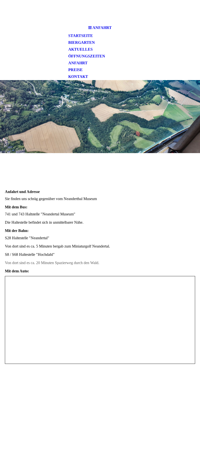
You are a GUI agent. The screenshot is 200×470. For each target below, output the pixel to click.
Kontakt (78, 76)
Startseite (80, 36)
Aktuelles (80, 49)
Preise (75, 70)
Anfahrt (78, 63)
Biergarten (81, 42)
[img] (100, 116)
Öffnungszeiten (86, 56)
